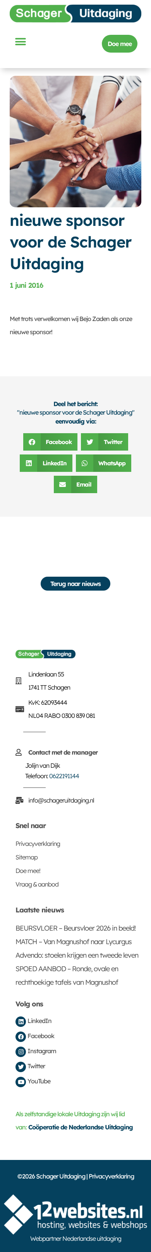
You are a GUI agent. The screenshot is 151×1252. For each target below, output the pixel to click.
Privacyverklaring (37, 843)
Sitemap (26, 857)
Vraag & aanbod (36, 884)
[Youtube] (20, 1082)
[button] (20, 41)
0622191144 (64, 776)
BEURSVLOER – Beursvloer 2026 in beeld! (75, 928)
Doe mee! (27, 871)
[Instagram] (20, 1052)
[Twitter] (20, 1067)
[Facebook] (20, 1037)
